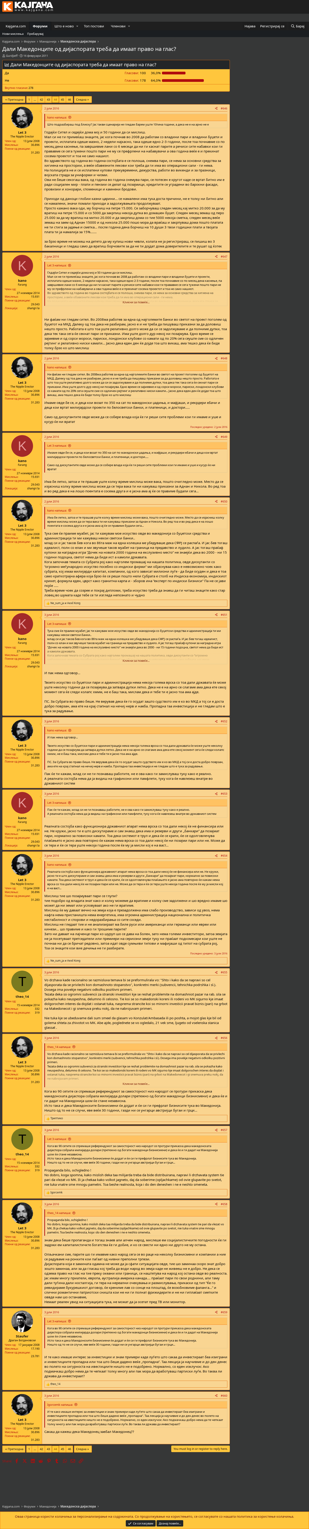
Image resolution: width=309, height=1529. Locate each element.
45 (62, 99)
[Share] (216, 108)
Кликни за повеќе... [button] (136, 302)
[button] (77, 26)
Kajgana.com (16, 26)
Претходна (15, 99)
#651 (224, 615)
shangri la (33, 308)
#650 (224, 501)
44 (55, 99)
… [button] (35, 99)
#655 (224, 972)
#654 (224, 856)
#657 (224, 1130)
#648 (224, 358)
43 (48, 99)
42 (41, 99)
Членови (118, 26)
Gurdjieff (12, 56)
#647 (224, 256)
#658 (224, 1204)
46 (69, 99)
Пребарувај (35, 34)
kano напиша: (57, 117)
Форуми (40, 26)
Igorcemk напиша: (60, 1405)
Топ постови (94, 26)
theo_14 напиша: (59, 1047)
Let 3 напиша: (57, 265)
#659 (224, 1312)
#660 (224, 1396)
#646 (224, 108)
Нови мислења (13, 34)
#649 (224, 437)
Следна (81, 99)
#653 (224, 794)
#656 (224, 1038)
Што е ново (64, 26)
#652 (224, 721)
